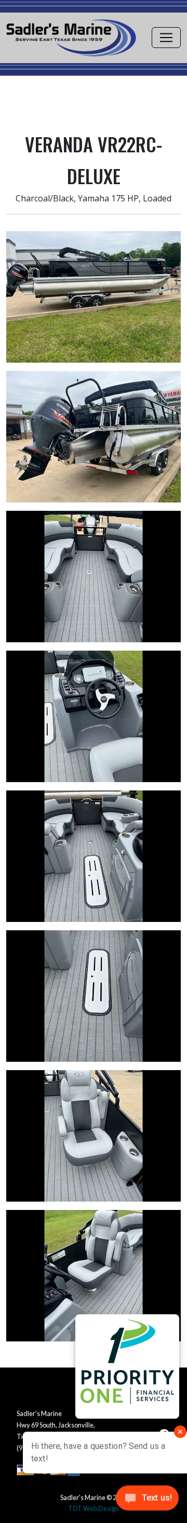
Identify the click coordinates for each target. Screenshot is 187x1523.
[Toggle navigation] (166, 37)
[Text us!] (147, 1501)
